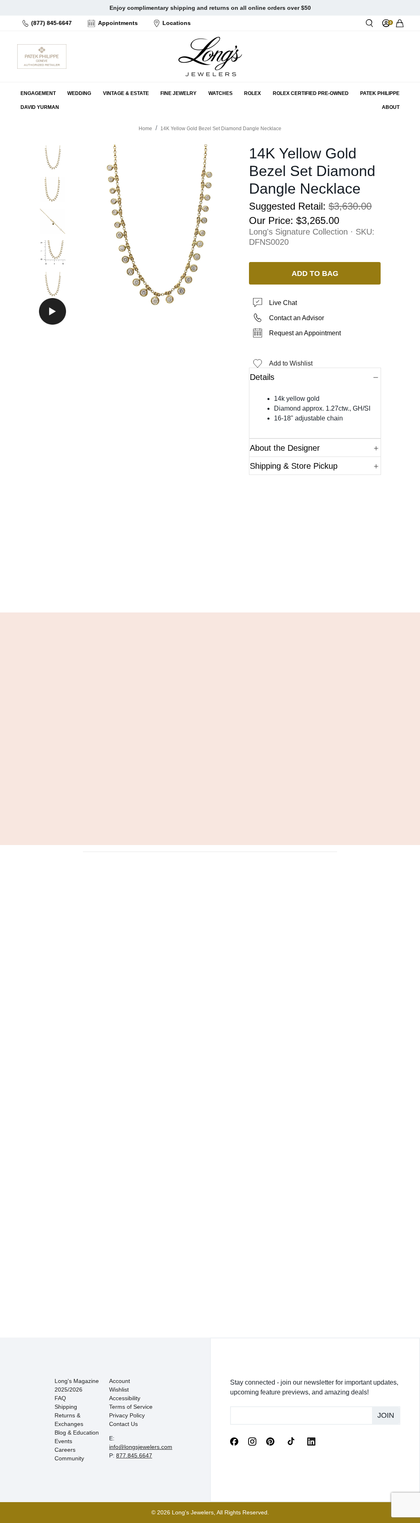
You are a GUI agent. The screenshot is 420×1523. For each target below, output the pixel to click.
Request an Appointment (305, 333)
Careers (65, 1449)
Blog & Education (77, 1432)
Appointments (118, 23)
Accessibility (124, 1398)
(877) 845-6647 (51, 23)
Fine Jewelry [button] (178, 93)
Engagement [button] (38, 93)
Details (262, 377)
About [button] (390, 107)
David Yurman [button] (40, 107)
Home (145, 128)
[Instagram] (252, 1441)
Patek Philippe (379, 93)
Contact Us (123, 1424)
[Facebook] (234, 1441)
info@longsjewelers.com (140, 1447)
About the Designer (285, 447)
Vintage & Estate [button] (126, 93)
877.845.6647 (134, 1455)
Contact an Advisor (296, 317)
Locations (176, 23)
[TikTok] (290, 1440)
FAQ (60, 1398)
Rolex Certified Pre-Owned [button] (311, 93)
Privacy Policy (127, 1415)
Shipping (66, 1406)
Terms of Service (131, 1406)
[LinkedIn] (311, 1441)
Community (69, 1458)
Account (119, 1381)
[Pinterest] (270, 1441)
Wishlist (119, 1389)
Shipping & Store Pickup (294, 465)
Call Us (166, 585)
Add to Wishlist (291, 363)
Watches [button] (220, 93)
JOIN (385, 1415)
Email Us (210, 585)
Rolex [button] (252, 93)
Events (63, 1441)
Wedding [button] (79, 93)
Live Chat (283, 302)
